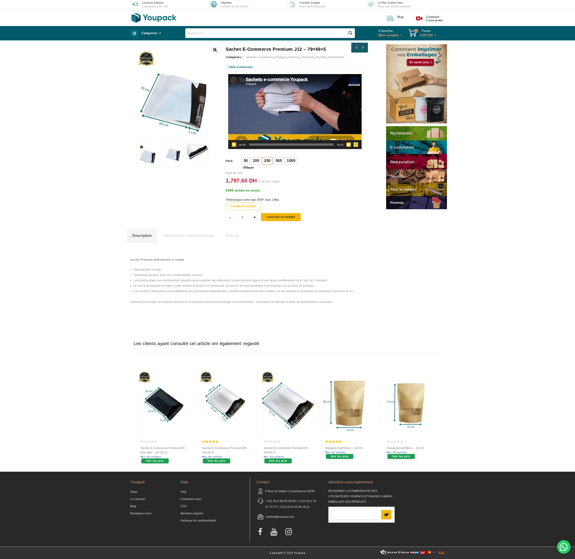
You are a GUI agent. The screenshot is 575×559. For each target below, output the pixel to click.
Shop (133, 491)
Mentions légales (192, 513)
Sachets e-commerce (260, 57)
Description (142, 236)
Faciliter (321, 57)
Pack (229, 161)
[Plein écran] (356, 144)
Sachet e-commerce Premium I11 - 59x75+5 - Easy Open (362, 47)
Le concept (137, 499)
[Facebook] (262, 532)
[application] (295, 111)
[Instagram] (291, 532)
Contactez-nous (191, 499)
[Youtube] (276, 532)
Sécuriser (308, 57)
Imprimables (336, 57)
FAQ (183, 491)
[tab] (142, 236)
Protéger (281, 57)
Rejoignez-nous (140, 513)
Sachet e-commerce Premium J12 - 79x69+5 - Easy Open (356, 47)
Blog (133, 506)
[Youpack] (153, 18)
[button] (564, 547)
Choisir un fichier (243, 206)
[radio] (246, 160)
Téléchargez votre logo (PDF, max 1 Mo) (252, 199)
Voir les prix (155, 460)
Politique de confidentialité (198, 520)
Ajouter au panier (281, 217)
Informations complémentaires (188, 236)
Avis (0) (232, 236)
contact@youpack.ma (279, 516)
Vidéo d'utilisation (240, 67)
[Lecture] (234, 144)
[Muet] (348, 144)
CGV (184, 506)
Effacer (248, 167)
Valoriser (294, 57)
